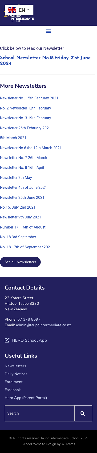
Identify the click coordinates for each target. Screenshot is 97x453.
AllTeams (68, 444)
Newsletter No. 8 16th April (22, 167)
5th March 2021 (13, 138)
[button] (49, 31)
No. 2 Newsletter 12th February (25, 108)
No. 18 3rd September (18, 237)
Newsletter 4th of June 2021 (23, 187)
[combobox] (40, 413)
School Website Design (39, 444)
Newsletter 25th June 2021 (22, 197)
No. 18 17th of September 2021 (26, 247)
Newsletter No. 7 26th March (23, 158)
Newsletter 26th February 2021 (25, 128)
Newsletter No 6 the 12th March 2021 (31, 148)
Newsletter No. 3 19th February (25, 118)
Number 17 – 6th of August (22, 227)
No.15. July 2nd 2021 (18, 207)
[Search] (83, 413)
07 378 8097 (28, 319)
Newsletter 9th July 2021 (20, 217)
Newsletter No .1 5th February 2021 (29, 98)
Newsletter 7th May (16, 177)
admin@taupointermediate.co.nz (43, 325)
